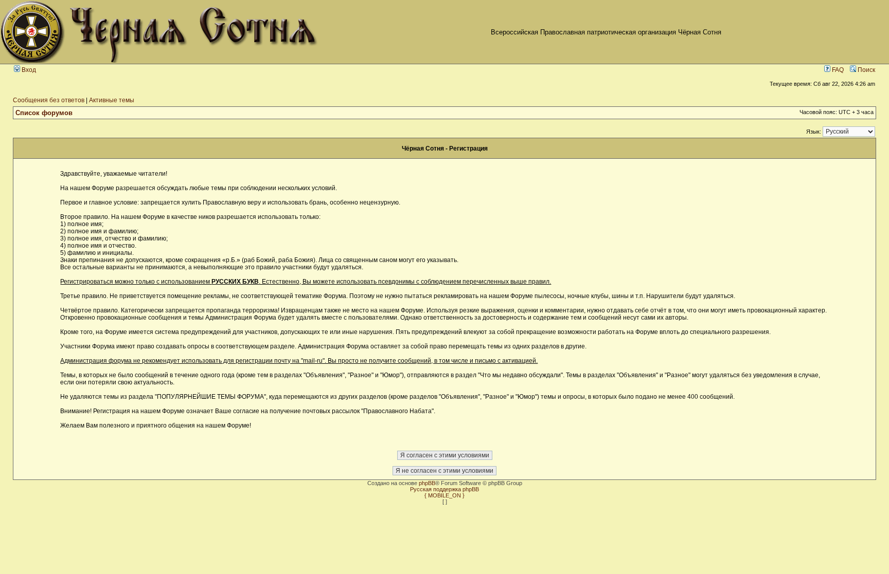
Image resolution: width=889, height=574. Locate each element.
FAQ (837, 69)
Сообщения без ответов (48, 100)
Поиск (865, 69)
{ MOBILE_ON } (444, 495)
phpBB (427, 483)
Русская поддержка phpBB (444, 489)
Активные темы (111, 100)
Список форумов (44, 113)
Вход (28, 69)
